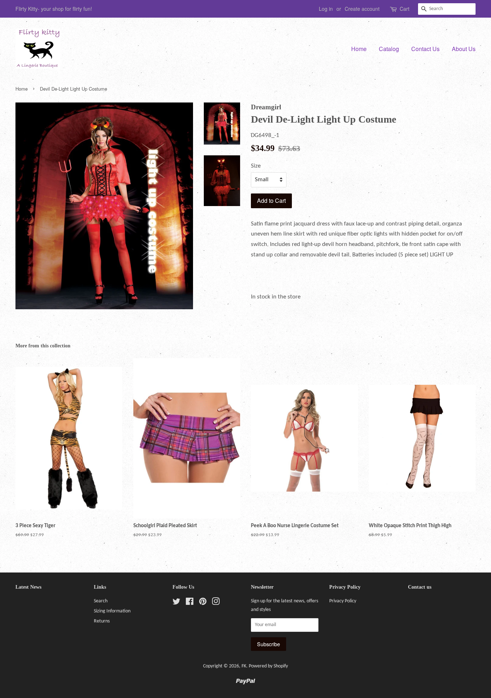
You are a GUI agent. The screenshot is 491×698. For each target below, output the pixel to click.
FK (244, 666)
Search (100, 601)
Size (256, 166)
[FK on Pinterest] (203, 603)
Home (359, 49)
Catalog (389, 49)
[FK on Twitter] (176, 603)
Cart (404, 8)
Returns (102, 621)
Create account (362, 8)
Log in (326, 8)
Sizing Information (112, 611)
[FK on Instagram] (216, 603)
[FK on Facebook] (189, 603)
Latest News (28, 587)
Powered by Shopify (268, 666)
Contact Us (425, 49)
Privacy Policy (342, 601)
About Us (464, 49)
